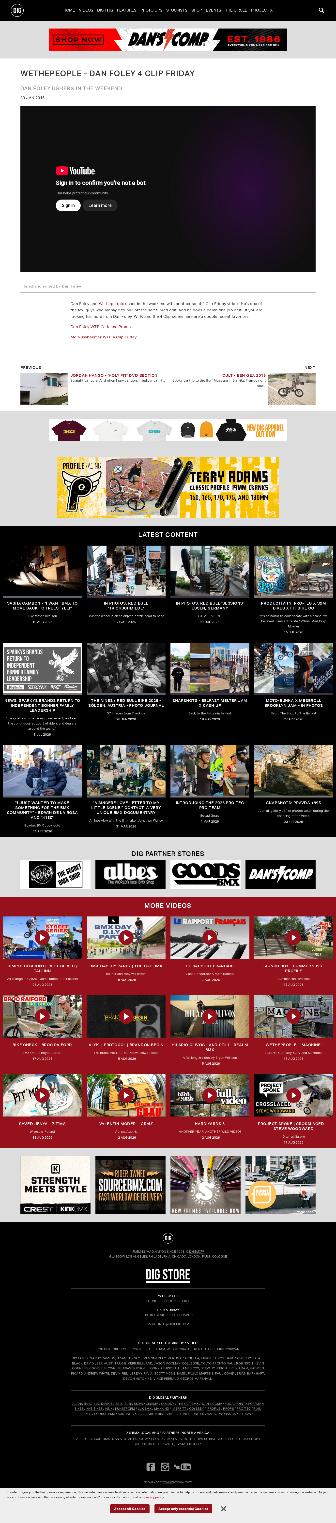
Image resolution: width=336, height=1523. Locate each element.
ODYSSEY (196, 1408)
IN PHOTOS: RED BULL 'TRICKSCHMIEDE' (126, 605)
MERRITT (179, 1408)
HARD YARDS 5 (210, 1123)
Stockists (176, 10)
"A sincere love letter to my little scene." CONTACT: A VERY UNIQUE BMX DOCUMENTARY (126, 807)
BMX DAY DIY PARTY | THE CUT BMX (126, 966)
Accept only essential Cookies (183, 1509)
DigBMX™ (196, 1251)
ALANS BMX (81, 1404)
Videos (86, 10)
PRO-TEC (244, 1408)
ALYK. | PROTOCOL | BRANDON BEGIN (126, 1045)
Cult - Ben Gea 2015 (244, 375)
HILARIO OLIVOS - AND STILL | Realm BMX (210, 1047)
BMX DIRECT (103, 1404)
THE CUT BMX (188, 1404)
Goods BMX (162, 1439)
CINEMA (152, 1404)
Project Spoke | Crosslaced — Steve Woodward (293, 1126)
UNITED (198, 1414)
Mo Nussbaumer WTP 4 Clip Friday (104, 337)
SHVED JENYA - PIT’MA (42, 1123)
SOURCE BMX (104, 1414)
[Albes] (130, 874)
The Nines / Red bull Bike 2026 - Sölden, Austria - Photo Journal (126, 703)
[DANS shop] (280, 874)
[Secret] (55, 874)
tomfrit (168, 1482)
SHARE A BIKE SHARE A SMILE (166, 1414)
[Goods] (205, 874)
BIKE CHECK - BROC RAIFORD (42, 1045)
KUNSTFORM (125, 1408)
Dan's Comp (122, 1439)
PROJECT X (262, 10)
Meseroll (183, 1439)
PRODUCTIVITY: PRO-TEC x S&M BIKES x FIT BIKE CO (293, 605)
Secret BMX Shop (243, 1439)
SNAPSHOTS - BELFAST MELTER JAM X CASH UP (209, 703)
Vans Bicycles (190, 1444)
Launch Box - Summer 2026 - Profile (293, 968)
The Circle (236, 10)
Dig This (105, 10)
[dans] (168, 40)
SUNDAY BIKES (129, 1414)
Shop (196, 10)
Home (69, 10)
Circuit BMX (100, 1439)
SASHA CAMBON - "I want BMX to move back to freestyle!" (42, 605)
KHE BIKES (94, 1408)
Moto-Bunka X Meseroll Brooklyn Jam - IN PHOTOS (293, 703)
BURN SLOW (133, 1404)
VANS (211, 1414)
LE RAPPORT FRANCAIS (209, 966)
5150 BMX (143, 1439)
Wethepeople (111, 303)
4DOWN (247, 1414)
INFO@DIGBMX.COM (173, 1324)
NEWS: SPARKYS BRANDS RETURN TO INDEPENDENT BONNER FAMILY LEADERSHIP (42, 705)
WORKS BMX (229, 1414)
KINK (108, 1408)
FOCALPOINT (235, 1404)
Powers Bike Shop (210, 1439)
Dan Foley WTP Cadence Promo (101, 326)
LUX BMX (145, 1408)
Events (213, 10)
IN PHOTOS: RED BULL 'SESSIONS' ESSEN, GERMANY (210, 605)
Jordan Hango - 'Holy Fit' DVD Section (114, 375)
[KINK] (55, 1185)
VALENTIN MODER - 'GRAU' (126, 1123)
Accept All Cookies (130, 1509)
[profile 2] (168, 487)
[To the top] (168, 1238)
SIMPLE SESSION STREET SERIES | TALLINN (42, 968)
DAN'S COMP (212, 1404)
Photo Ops (151, 10)
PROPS (228, 1408)
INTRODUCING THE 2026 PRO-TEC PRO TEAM (210, 805)
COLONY (167, 1404)
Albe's (81, 1439)
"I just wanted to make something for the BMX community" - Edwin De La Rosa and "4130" (42, 810)
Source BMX (144, 1444)
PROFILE (213, 1408)
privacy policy (154, 1497)
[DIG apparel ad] (168, 430)
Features (127, 10)
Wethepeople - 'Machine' (293, 1045)
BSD (118, 1404)
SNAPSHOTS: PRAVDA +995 (293, 802)
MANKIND (161, 1408)
